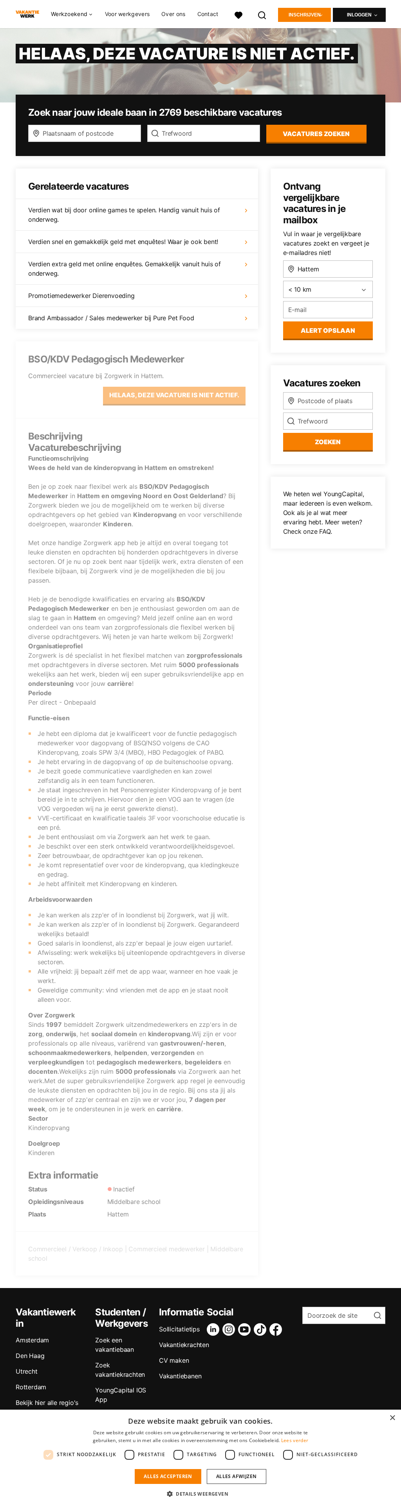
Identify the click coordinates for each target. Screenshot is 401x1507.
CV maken (174, 1360)
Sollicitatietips (179, 1329)
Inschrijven (305, 15)
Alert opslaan (328, 330)
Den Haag (30, 1356)
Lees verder (294, 1440)
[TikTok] (261, 1329)
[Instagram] (230, 1329)
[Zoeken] (262, 14)
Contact (208, 14)
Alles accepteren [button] (168, 1476)
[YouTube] (246, 1329)
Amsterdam (32, 1340)
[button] (200, 1494)
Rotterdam (31, 1387)
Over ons (173, 14)
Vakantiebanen (180, 1376)
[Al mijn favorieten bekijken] (238, 14)
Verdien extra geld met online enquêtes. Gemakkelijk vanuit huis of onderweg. (124, 268)
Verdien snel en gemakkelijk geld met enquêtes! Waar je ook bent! (123, 242)
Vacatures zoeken (316, 134)
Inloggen (359, 15)
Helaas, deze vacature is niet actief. (174, 395)
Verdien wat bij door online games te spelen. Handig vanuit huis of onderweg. (124, 214)
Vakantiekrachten (184, 1345)
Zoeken (328, 442)
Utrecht (27, 1371)
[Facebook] (277, 1329)
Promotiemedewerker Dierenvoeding (81, 296)
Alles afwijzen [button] (236, 1476)
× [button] (392, 1418)
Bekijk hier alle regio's (47, 1403)
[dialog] (200, 1458)
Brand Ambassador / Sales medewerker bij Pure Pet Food (111, 318)
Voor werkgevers (127, 14)
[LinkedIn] (214, 1329)
